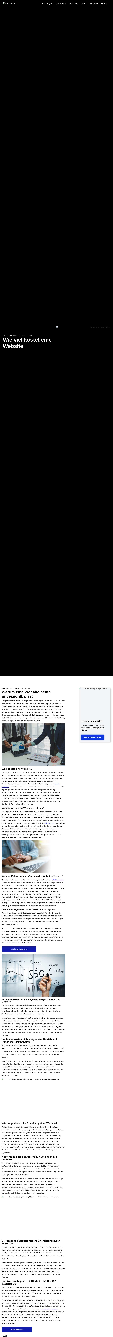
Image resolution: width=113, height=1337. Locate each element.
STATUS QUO (47, 4)
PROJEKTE (74, 4)
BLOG (84, 4)
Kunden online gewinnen (49, 1309)
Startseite (5, 688)
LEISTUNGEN (61, 4)
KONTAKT (105, 4)
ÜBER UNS (94, 4)
